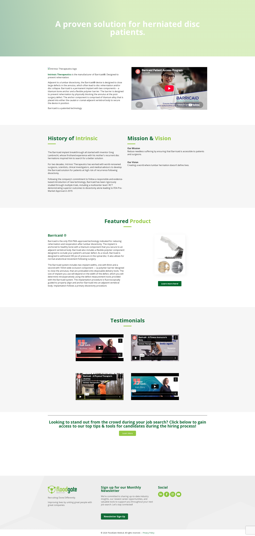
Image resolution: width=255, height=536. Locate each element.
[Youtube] (178, 494)
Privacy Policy (148, 532)
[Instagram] (172, 494)
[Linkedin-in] (160, 494)
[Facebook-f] (166, 494)
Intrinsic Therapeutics (59, 74)
